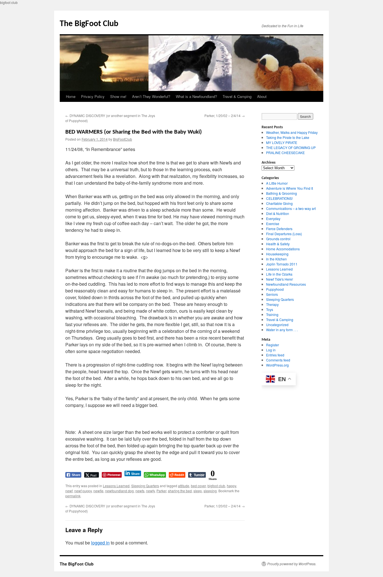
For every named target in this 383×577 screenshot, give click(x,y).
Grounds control (278, 238)
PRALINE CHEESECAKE (285, 152)
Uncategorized (277, 324)
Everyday (273, 218)
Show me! (118, 96)
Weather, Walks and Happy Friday (292, 132)
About (262, 96)
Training (272, 314)
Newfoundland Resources (286, 284)
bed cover (198, 485)
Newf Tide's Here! (279, 279)
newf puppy (83, 490)
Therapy (272, 304)
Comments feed (278, 360)
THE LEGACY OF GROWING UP (291, 147)
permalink (72, 495)
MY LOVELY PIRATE (281, 142)
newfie (98, 490)
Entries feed (275, 354)
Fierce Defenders (279, 228)
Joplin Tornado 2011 (281, 264)
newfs (139, 490)
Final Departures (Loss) (284, 233)
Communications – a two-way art (291, 208)
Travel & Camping (237, 96)
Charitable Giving (279, 203)
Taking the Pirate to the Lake (287, 137)
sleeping (210, 490)
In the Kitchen (276, 259)
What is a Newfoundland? (196, 96)
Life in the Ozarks (279, 274)
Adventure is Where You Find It (289, 188)
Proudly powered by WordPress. (291, 564)
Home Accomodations (283, 248)
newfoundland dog (119, 490)
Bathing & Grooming (281, 193)
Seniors (272, 294)
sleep (197, 490)
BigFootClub (122, 139)
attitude (183, 485)
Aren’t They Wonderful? (151, 96)
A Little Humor (277, 183)
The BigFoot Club (89, 24)
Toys (269, 309)
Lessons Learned (116, 485)
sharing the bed (180, 490)
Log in (271, 349)
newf (69, 490)
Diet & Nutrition (277, 213)
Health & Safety (278, 243)
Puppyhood (275, 289)
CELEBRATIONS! (279, 198)
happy (231, 485)
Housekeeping (277, 253)
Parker (161, 490)
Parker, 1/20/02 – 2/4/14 (224, 115)
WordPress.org (277, 365)
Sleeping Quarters (145, 485)
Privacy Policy (93, 96)
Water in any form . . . (282, 329)
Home (70, 96)
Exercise (272, 223)
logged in (100, 542)
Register (272, 344)
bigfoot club (216, 485)
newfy (150, 490)
